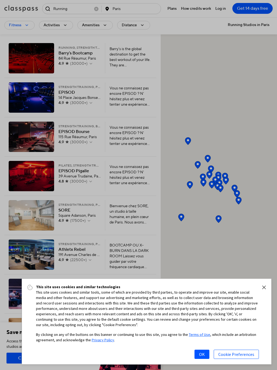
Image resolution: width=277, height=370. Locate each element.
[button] (264, 287)
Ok (202, 354)
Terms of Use (199, 334)
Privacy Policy (103, 339)
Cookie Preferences (236, 354)
